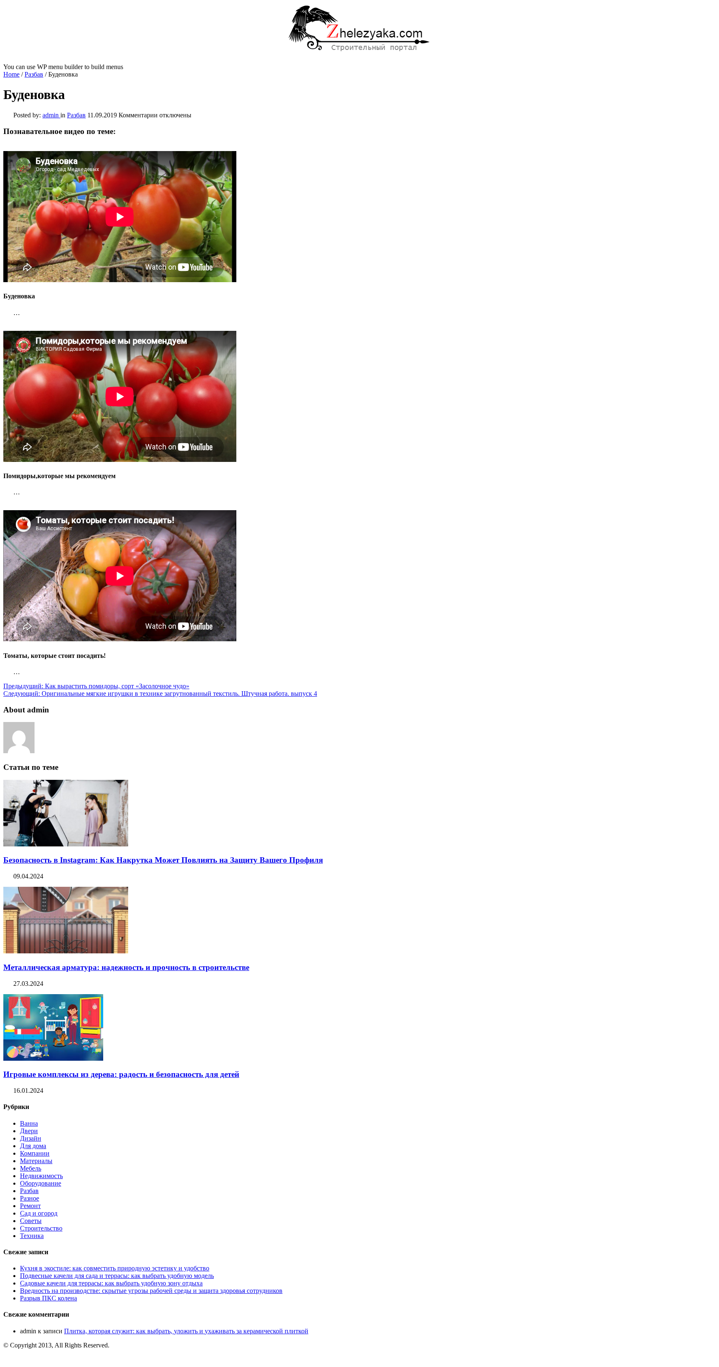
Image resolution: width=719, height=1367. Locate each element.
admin (51, 115)
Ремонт (30, 1205)
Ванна (29, 1123)
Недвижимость (41, 1175)
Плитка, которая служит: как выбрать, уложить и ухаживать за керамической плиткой (186, 1331)
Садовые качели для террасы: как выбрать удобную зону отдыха (111, 1283)
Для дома (33, 1145)
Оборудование (40, 1183)
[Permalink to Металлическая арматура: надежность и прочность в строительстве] (65, 951)
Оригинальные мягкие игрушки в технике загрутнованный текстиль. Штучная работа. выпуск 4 (160, 693)
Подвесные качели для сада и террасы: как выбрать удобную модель (117, 1275)
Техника (32, 1235)
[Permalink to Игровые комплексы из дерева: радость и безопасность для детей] (53, 1058)
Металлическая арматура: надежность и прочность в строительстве (126, 967)
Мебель (30, 1168)
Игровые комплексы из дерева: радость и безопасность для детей (121, 1074)
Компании (35, 1153)
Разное (29, 1198)
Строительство (41, 1228)
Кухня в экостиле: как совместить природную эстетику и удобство (114, 1268)
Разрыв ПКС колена (48, 1298)
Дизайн (30, 1138)
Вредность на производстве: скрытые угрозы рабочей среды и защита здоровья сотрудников (151, 1290)
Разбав (34, 74)
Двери (29, 1130)
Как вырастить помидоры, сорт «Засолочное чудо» (96, 686)
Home (11, 74)
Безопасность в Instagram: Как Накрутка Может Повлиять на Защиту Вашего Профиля (163, 860)
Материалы (36, 1160)
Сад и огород (38, 1213)
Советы (31, 1220)
